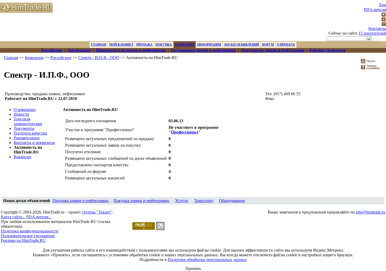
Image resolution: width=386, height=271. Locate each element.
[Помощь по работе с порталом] (383, 25)
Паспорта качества (30, 133)
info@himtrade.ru (370, 212)
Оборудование (232, 200)
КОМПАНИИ (184, 44)
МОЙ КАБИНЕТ (121, 44)
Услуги (181, 200)
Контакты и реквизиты (34, 142)
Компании (34, 57)
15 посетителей (372, 33)
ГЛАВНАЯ (98, 44)
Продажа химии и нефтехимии (80, 200)
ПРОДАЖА (144, 44)
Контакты (377, 28)
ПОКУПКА (163, 44)
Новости (21, 114)
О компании (25, 109)
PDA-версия (375, 9)
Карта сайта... (13, 217)
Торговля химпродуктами (28, 121)
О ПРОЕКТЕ (286, 44)
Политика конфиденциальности (29, 231)
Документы (24, 128)
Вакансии (22, 157)
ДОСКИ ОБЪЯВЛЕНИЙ (241, 44)
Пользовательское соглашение (28, 235)
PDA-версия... (38, 217)
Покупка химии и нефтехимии (141, 200)
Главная (11, 57)
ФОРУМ (268, 44)
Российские (60, 57)
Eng (382, 5)
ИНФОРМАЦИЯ (209, 44)
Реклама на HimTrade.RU (23, 240)
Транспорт (203, 200)
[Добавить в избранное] (383, 15)
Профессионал (184, 132)
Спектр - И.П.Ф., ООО (98, 57)
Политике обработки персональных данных (207, 259)
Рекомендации (27, 138)
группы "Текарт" (97, 212)
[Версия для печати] (371, 62)
